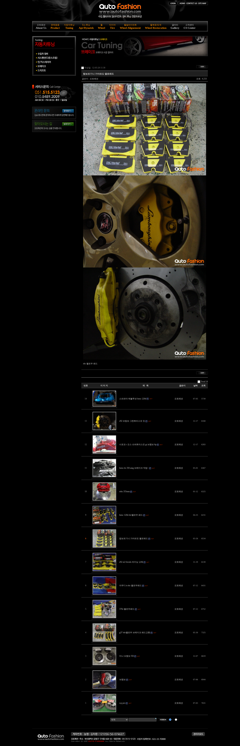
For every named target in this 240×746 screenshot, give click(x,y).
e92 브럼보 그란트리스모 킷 (132, 421)
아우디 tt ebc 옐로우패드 (130, 585)
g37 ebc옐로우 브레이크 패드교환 (134, 632)
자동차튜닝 (69, 26)
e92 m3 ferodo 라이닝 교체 (131, 562)
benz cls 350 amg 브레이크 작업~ (134, 468)
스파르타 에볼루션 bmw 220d (132, 398)
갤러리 (175, 26)
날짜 (195, 385)
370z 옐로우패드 (126, 609)
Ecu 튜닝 (86, 26)
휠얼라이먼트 (130, 26)
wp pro (122, 703)
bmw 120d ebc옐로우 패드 (131, 515)
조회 (203, 385)
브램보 (122, 679)
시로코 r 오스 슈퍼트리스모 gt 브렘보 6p (137, 444)
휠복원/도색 (155, 26)
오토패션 (41, 26)
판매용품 (55, 26)
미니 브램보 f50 (126, 656)
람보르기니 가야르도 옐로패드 (133, 538)
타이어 (112, 26)
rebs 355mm (124, 491)
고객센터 (190, 26)
